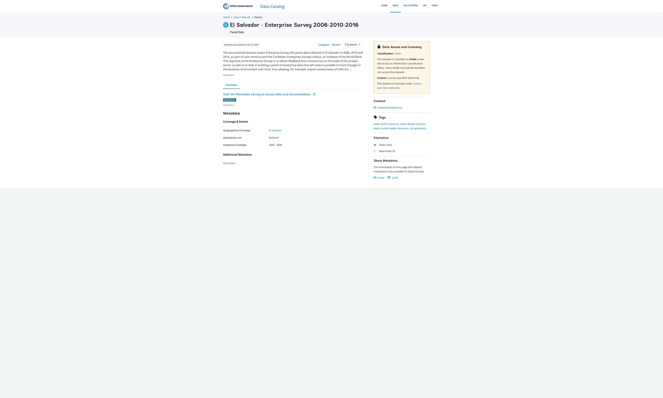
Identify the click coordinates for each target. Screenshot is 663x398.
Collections (410, 5)
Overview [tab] (231, 85)
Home (384, 5)
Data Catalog (272, 6)
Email (381, 177)
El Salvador (275, 130)
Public (398, 53)
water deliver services (412, 124)
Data (395, 5)
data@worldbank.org (390, 107)
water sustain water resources (391, 128)
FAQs (434, 5)
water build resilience (386, 124)
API (425, 5)
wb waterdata (418, 128)
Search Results (242, 17)
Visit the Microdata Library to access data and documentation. (267, 94)
